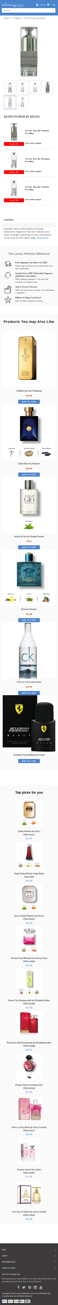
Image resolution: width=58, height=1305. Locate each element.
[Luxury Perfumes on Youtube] (39, 1287)
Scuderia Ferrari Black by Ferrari (29, 755)
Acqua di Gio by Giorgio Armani (29, 536)
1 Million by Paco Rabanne (29, 391)
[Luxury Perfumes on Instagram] (34, 1287)
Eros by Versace (29, 609)
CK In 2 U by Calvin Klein (29, 682)
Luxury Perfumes (22, 1293)
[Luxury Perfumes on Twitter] (22, 1287)
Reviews (9, 220)
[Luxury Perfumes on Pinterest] (28, 1287)
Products (17, 18)
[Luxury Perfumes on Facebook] (18, 1287)
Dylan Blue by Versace (29, 463)
